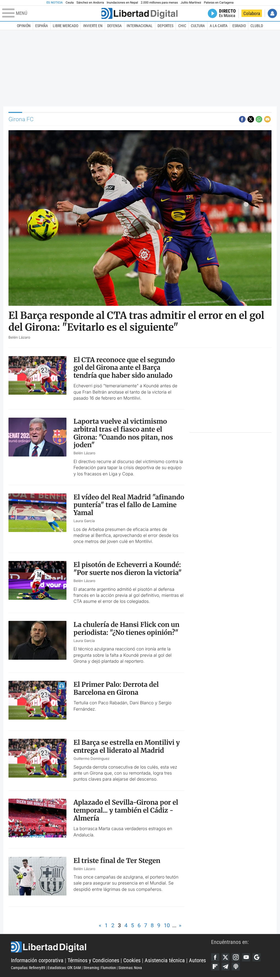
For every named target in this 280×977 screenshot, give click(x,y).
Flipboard (215, 967)
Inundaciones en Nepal (122, 2)
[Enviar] (259, 119)
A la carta (219, 26)
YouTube (246, 957)
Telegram (225, 967)
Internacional (140, 26)
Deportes (165, 26)
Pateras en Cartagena (219, 2)
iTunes (236, 967)
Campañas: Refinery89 (28, 968)
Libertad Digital (111, 946)
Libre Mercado (65, 26)
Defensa (114, 26)
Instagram (236, 957)
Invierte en (93, 26)
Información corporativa (37, 960)
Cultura (198, 26)
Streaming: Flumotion (99, 968)
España (41, 26)
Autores (197, 960)
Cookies (132, 960)
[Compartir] (242, 119)
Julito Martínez (191, 2)
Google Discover (256, 957)
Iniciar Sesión (272, 13)
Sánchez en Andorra (90, 2)
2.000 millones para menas (159, 2)
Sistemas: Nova (130, 968)
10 (167, 925)
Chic (182, 26)
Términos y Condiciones (93, 960)
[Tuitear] (250, 119)
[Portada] (139, 13)
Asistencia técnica (165, 960)
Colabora (251, 13)
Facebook (215, 957)
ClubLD (256, 26)
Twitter (225, 957)
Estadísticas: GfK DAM (64, 968)
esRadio (239, 26)
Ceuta (70, 2)
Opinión (24, 26)
